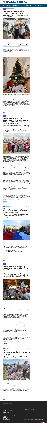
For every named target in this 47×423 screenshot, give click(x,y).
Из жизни (30, 5)
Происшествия (22, 5)
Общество (5, 5)
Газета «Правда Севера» (6, 415)
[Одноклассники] (4, 112)
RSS (10, 412)
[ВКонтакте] (3, 112)
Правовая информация (6, 419)
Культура (34, 5)
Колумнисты (19, 407)
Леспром (17, 5)
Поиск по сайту (5, 418)
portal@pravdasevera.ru (31, 414)
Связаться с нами (5, 417)
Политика (9, 5)
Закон (27, 5)
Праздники (12, 206)
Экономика (14, 5)
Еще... (41, 5)
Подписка (4, 416)
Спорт (38, 5)
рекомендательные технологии (39, 419)
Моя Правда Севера (19, 409)
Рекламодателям (6, 412)
